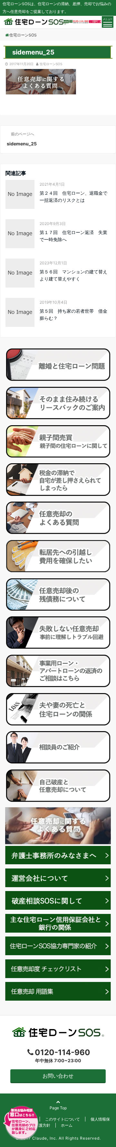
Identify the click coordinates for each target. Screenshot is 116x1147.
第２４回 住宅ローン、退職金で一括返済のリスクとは (73, 196)
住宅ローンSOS (51, 64)
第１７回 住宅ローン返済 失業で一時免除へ (73, 236)
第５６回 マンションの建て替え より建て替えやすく (75, 275)
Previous (13, 824)
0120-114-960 (62, 1052)
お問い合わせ (58, 1076)
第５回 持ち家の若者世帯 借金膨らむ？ (73, 314)
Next (103, 824)
